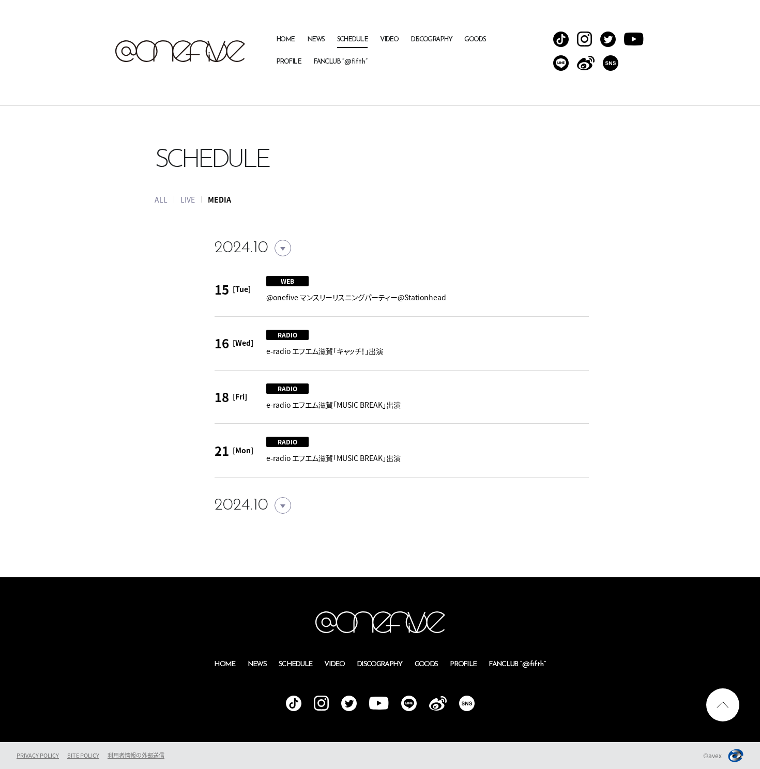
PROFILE (288, 61)
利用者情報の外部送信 (136, 755)
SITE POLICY (83, 755)
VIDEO (389, 39)
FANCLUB (340, 61)
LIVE (187, 199)
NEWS (316, 39)
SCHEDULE (352, 39)
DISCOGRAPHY (431, 39)
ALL (161, 199)
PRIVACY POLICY (38, 755)
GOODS (474, 39)
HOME (285, 39)
